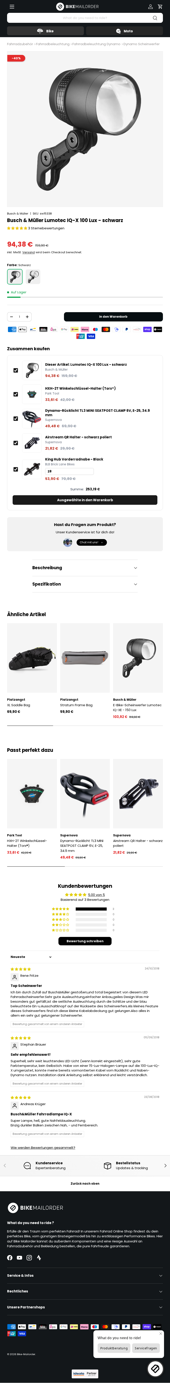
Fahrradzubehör (20, 44)
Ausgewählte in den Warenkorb (85, 500)
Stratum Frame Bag (76, 705)
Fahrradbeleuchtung (53, 44)
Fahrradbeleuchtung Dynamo (96, 44)
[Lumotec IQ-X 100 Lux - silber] (33, 276)
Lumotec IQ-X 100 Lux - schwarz (86, 364)
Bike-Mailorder (26, 1354)
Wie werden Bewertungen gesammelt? (43, 1147)
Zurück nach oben (85, 1184)
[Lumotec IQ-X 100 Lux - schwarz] (15, 276)
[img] (21, 969)
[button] (160, 7)
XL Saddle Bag (18, 705)
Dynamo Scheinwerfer (142, 44)
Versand (28, 252)
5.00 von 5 (96, 894)
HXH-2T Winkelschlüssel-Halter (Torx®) (80, 388)
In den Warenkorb (113, 317)
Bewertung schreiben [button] (85, 941)
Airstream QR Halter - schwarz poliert (78, 437)
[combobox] (85, 18)
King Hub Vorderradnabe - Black (74, 459)
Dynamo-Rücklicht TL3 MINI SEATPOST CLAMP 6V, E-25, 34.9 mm (97, 412)
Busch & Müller (17, 213)
